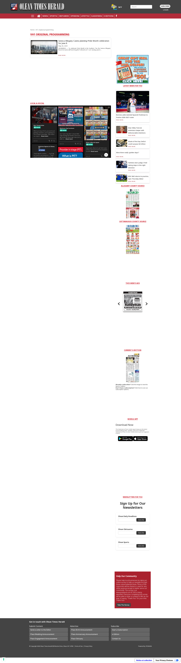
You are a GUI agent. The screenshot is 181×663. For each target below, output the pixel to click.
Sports (53, 16)
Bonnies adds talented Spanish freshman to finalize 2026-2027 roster (132, 116)
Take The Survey (123, 605)
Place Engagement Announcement (43, 638)
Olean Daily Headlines (127, 516)
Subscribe (165, 6)
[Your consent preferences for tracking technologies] (4, 659)
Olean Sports (123, 542)
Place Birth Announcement (81, 630)
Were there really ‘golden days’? (127, 153)
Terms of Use (79, 646)
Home (32, 30)
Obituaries (64, 16)
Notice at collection (144, 660)
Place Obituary (77, 638)
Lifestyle (85, 16)
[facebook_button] (116, 16)
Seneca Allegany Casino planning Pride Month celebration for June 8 (83, 42)
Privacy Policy (88, 646)
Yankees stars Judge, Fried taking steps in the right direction (137, 165)
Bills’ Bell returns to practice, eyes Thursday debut (138, 177)
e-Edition (115, 634)
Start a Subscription (120, 630)
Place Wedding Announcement (42, 634)
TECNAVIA (149, 646)
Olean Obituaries (125, 529)
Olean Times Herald (46, 646)
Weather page (117, 8)
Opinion (74, 16)
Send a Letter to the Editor (40, 630)
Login (165, 10)
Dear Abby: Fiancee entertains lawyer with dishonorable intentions (136, 130)
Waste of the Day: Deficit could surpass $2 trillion (137, 142)
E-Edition (108, 16)
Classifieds (96, 16)
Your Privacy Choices (164, 660)
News (44, 16)
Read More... (62, 55)
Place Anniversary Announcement (84, 634)
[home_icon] (39, 16)
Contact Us (116, 638)
